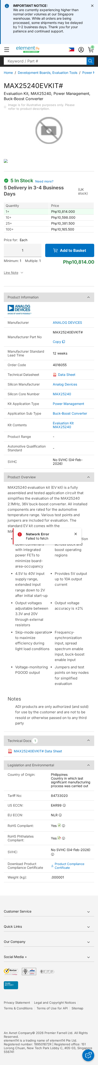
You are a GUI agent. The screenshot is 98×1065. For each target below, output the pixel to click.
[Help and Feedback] (88, 1055)
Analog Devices (65, 384)
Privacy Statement (17, 1002)
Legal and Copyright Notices (55, 1002)
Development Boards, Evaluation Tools (47, 73)
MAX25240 (62, 394)
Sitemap (77, 1008)
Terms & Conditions (18, 1008)
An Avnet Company (18, 1033)
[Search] (90, 61)
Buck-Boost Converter (70, 413)
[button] (7, 49)
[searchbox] (45, 61)
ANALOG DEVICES (67, 322)
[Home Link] (36, 49)
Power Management (68, 404)
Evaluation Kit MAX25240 (63, 425)
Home (8, 73)
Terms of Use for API (52, 1008)
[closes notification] (92, 5)
